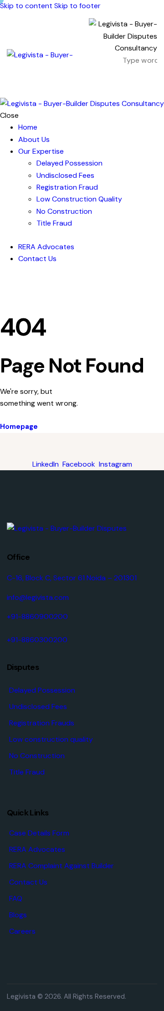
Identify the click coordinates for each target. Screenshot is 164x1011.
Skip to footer (77, 5)
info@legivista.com (38, 597)
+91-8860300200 (37, 639)
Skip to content (26, 5)
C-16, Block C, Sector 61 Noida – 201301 (72, 578)
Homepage (19, 426)
